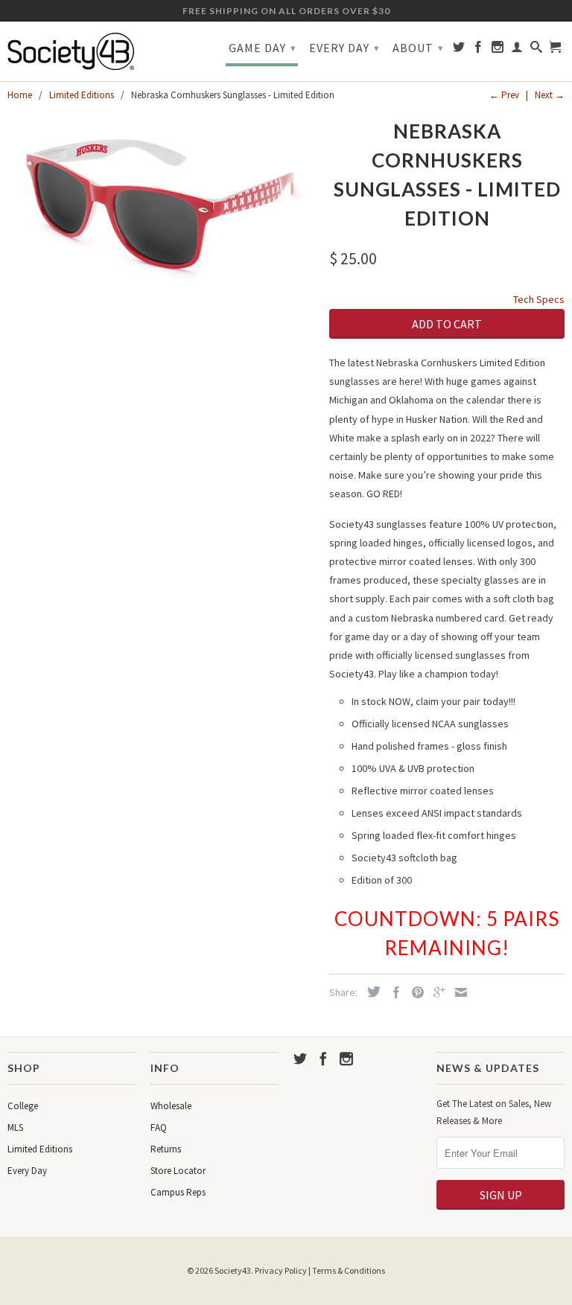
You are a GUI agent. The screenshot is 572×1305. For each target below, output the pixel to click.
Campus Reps (178, 1192)
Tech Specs (539, 299)
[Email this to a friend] (457, 992)
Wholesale (170, 1106)
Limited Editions (39, 1149)
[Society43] (71, 51)
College (22, 1106)
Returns (165, 1149)
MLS (15, 1127)
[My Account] (517, 50)
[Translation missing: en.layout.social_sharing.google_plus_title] (435, 992)
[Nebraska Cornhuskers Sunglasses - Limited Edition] (160, 201)
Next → (550, 95)
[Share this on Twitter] (370, 991)
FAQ (158, 1127)
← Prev (504, 95)
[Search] (536, 50)
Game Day (262, 47)
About (418, 47)
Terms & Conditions (348, 1270)
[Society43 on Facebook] (478, 50)
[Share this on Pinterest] (414, 992)
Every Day (344, 47)
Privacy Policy (281, 1270)
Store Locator (178, 1170)
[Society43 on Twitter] (459, 50)
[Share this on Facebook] (392, 992)
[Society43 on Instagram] (498, 50)
